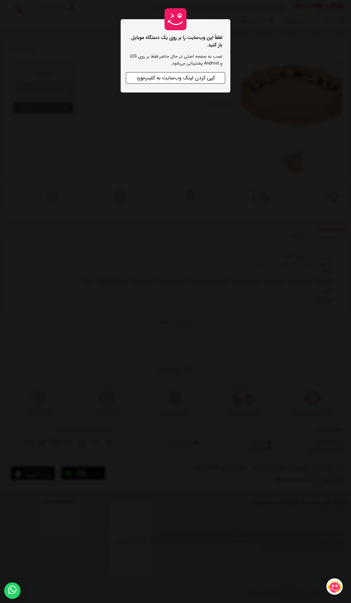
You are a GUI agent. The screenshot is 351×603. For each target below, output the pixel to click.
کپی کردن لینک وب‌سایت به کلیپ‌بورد (175, 78)
